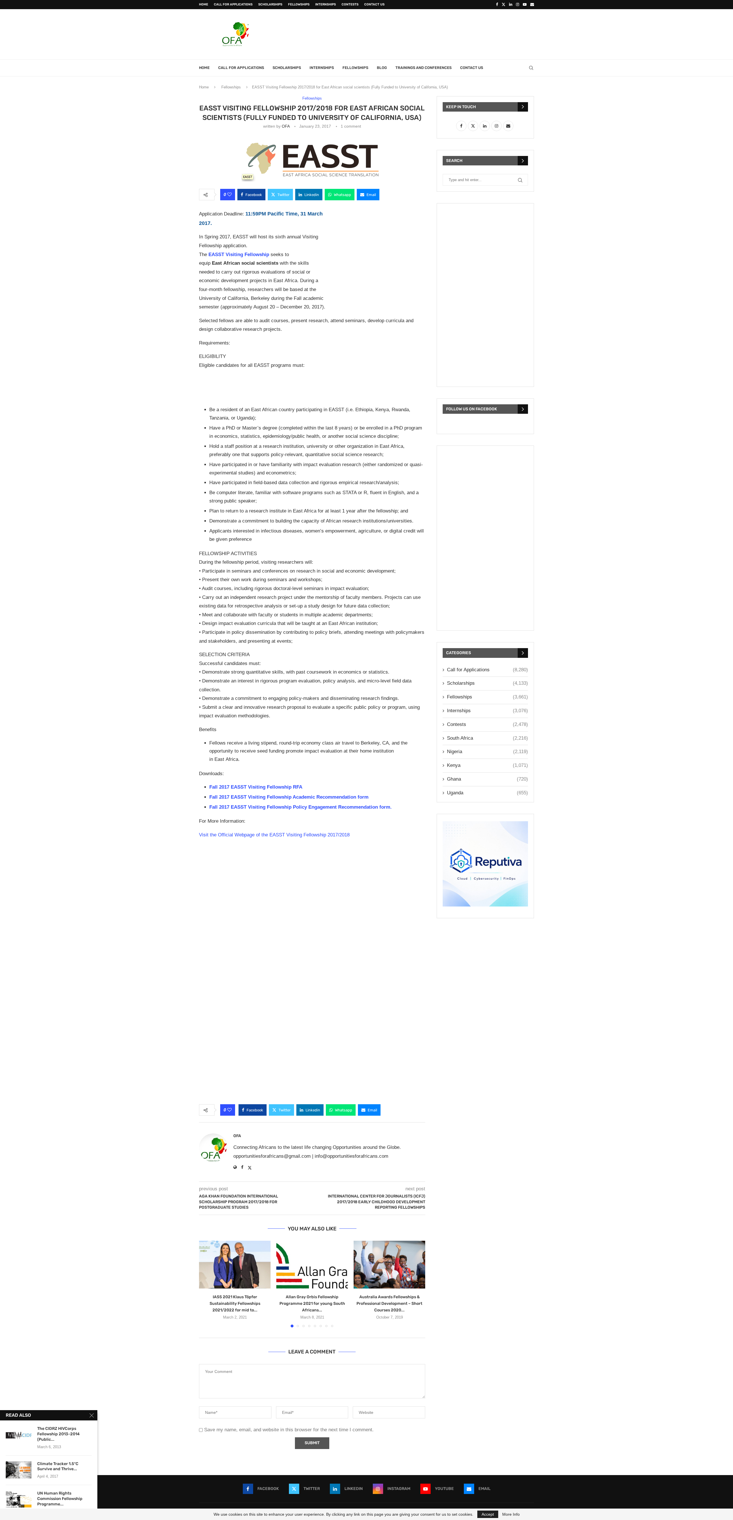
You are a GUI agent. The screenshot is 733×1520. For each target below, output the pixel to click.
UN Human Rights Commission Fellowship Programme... (59, 1499)
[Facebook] (497, 4)
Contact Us (374, 4)
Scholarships (270, 4)
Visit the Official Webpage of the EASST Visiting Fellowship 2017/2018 (274, 835)
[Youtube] (525, 4)
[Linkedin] (510, 4)
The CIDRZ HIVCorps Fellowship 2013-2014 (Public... (58, 1434)
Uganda (487, 792)
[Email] (532, 4)
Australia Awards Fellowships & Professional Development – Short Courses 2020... (389, 1304)
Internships (325, 4)
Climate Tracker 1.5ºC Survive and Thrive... (57, 1466)
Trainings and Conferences (423, 68)
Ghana (487, 779)
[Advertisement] (430, 33)
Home (203, 4)
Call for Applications (233, 4)
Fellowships (299, 4)
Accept (488, 1514)
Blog (382, 68)
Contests (350, 4)
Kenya (487, 765)
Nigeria (487, 751)
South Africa (487, 738)
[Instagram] (517, 4)
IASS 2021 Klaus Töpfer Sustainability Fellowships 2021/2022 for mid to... (235, 1304)
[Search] (531, 68)
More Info (511, 1514)
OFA (285, 126)
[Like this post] (229, 194)
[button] (207, 1284)
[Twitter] (503, 4)
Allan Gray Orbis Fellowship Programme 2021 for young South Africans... (312, 1304)
